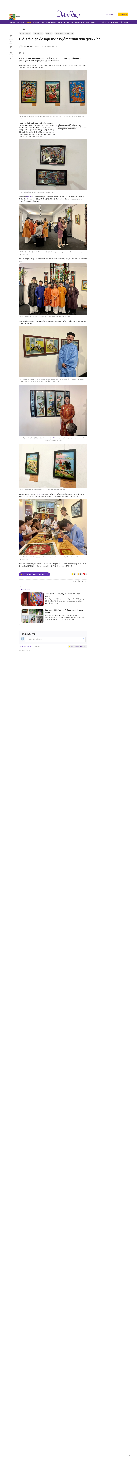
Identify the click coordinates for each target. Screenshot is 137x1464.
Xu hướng (36, 22)
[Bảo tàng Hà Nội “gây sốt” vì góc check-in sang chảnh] (32, 616)
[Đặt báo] (12, 17)
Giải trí (60, 22)
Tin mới (106, 22)
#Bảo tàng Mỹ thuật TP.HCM (64, 33)
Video (87, 22)
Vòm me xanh (79, 22)
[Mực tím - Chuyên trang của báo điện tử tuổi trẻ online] (68, 14)
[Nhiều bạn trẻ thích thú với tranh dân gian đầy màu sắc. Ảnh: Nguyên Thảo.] (53, 466)
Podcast (125, 22)
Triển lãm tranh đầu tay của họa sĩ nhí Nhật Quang (62, 594)
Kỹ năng (66, 22)
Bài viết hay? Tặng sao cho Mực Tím (35, 574)
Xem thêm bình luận (24, 650)
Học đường (20, 22)
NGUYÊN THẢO (28, 47)
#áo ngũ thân (38, 33)
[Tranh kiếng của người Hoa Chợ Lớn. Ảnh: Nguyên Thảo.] (53, 164)
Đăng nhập (124, 14)
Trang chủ (12, 22)
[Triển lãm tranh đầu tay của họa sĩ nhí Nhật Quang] (32, 599)
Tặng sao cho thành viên (78, 647)
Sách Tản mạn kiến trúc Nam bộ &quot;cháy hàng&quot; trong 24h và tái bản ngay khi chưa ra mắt (72, 127)
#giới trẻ (49, 33)
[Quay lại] (11, 58)
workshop (39, 494)
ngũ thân (54, 438)
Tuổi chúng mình (51, 22)
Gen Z (42, 22)
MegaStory (115, 22)
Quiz (72, 22)
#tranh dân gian (25, 33)
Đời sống (28, 22)
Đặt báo (18, 17)
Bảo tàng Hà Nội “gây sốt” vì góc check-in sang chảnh (64, 611)
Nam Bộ (29, 197)
